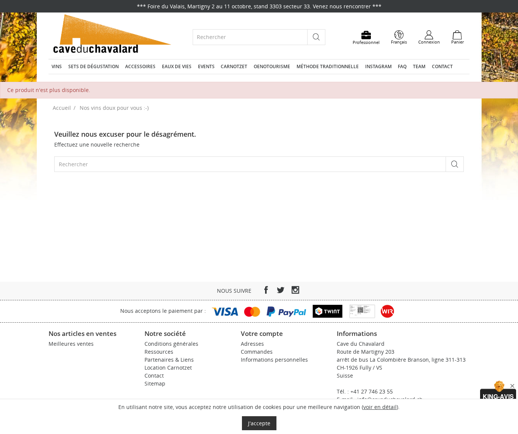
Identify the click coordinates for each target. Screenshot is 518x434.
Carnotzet (234, 66)
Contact (442, 66)
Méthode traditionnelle (328, 66)
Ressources (158, 351)
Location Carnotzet (168, 367)
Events (206, 66)
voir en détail (380, 407)
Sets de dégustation (93, 66)
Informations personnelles (274, 359)
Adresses (252, 343)
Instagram (378, 66)
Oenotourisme (272, 66)
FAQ (402, 66)
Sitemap (154, 383)
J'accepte (259, 423)
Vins (57, 66)
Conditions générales (171, 343)
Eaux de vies (177, 66)
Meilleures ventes (71, 343)
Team (419, 66)
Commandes (257, 351)
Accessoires (140, 66)
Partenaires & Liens (169, 359)
